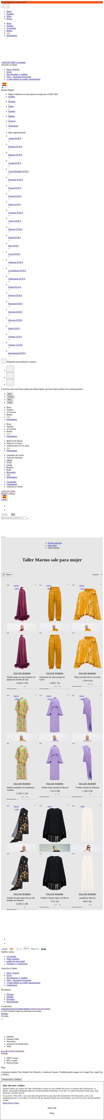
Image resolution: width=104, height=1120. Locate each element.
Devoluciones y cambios (16, 74)
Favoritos (10, 999)
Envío (9, 72)
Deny (52, 1113)
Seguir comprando (16, 1051)
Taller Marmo (22, 673)
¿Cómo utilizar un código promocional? (23, 79)
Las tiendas (20, 62)
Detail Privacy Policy (11, 1103)
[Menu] (2, 7)
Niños (9, 16)
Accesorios (11, 28)
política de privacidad (15, 961)
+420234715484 (8, 62)
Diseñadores (11, 35)
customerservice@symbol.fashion (15, 1009)
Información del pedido (40, 1009)
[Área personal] (10, 368)
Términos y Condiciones (16, 964)
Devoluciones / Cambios (11, 1079)
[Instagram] (8, 510)
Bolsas (9, 31)
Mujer (9, 11)
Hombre (10, 14)
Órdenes (10, 994)
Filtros (8, 575)
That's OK (52, 1108)
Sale (8, 33)
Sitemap (4, 1013)
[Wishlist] (10, 375)
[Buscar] (3, 361)
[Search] (6, 6)
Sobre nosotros (12, 959)
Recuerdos (11, 472)
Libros (9, 460)
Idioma (4, 90)
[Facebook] (8, 506)
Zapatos (9, 26)
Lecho (9, 465)
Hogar (9, 19)
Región (11, 90)
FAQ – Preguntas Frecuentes (18, 77)
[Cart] (10, 382)
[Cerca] (28, 518)
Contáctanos (11, 484)
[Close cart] (2, 1019)
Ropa (8, 23)
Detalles (9, 997)
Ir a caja (4, 1051)
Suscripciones (12, 1002)
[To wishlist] (35, 584)
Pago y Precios (12, 69)
